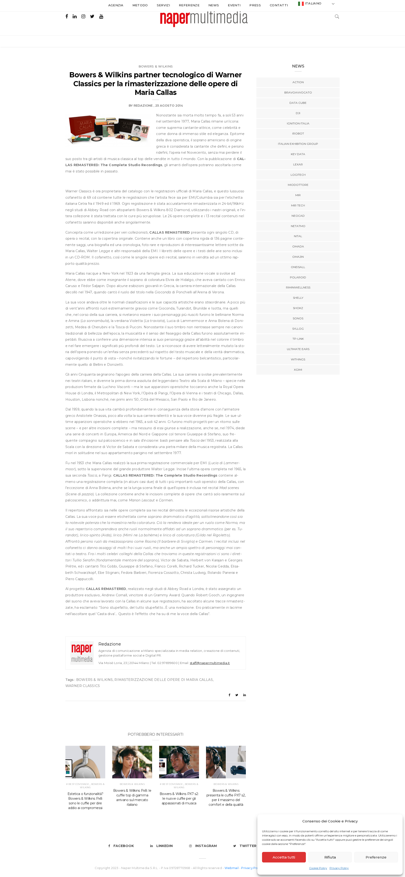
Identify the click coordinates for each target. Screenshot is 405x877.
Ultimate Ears (298, 349)
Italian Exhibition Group (298, 144)
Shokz (298, 308)
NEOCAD (298, 215)
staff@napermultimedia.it (210, 663)
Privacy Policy (339, 868)
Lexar (298, 164)
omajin (298, 256)
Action (298, 82)
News (213, 5)
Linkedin (164, 846)
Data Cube (298, 102)
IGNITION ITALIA (298, 123)
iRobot (298, 133)
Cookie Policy (318, 868)
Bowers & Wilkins (156, 66)
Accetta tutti (284, 857)
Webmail (232, 868)
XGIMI (298, 369)
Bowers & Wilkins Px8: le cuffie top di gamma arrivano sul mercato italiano (132, 797)
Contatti (279, 5)
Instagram (206, 846)
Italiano (312, 3)
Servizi (163, 5)
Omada (298, 246)
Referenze (189, 5)
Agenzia (116, 5)
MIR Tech (298, 205)
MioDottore (298, 185)
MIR (298, 195)
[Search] (337, 16)
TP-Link (298, 338)
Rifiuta (330, 857)
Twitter (248, 846)
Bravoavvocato (298, 92)
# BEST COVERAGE (77, 784)
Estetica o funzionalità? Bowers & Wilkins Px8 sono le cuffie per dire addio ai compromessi (85, 801)
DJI (298, 113)
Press (255, 5)
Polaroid (298, 277)
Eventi (234, 5)
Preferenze (376, 857)
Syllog (298, 328)
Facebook (123, 846)
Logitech (298, 174)
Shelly (298, 297)
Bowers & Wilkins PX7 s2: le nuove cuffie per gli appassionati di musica (179, 798)
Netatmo (298, 226)
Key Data (298, 154)
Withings (298, 359)
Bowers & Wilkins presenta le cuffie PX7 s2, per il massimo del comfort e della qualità (226, 797)
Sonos (298, 318)
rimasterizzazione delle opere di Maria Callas (163, 680)
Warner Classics (82, 686)
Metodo (140, 5)
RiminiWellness (298, 287)
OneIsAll (298, 267)
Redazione (143, 105)
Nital (298, 236)
